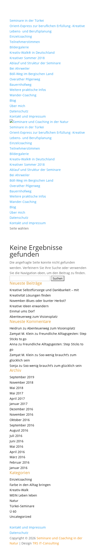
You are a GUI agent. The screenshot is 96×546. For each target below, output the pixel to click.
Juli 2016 (16, 436)
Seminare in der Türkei (27, 20)
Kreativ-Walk (19, 490)
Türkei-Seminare (22, 506)
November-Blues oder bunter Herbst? (38, 301)
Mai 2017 (16, 393)
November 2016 (21, 414)
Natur (14, 501)
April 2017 (17, 398)
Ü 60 (13, 511)
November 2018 (21, 382)
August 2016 (19, 430)
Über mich (17, 106)
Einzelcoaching (21, 36)
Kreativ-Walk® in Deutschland (32, 52)
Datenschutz (19, 111)
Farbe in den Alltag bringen (30, 485)
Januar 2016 (18, 468)
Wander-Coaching (23, 95)
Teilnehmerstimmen (25, 42)
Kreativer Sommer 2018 (27, 58)
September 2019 (22, 377)
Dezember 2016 (21, 409)
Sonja (14, 365)
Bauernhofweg (20, 84)
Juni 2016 (16, 441)
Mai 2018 (16, 388)
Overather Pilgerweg (25, 79)
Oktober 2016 (20, 420)
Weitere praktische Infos (28, 90)
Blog (13, 100)
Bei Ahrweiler (20, 68)
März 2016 (17, 457)
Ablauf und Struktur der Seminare (35, 63)
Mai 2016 (16, 446)
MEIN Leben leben (23, 495)
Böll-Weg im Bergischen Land (31, 74)
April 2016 (17, 452)
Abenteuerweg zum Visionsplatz (34, 316)
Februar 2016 (19, 462)
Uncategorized (20, 516)
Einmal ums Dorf (22, 311)
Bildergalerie (19, 47)
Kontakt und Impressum (28, 116)
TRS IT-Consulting (46, 543)
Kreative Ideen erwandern (29, 306)
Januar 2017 (18, 404)
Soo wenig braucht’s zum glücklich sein (52, 365)
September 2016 (22, 425)
